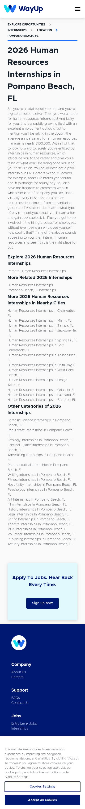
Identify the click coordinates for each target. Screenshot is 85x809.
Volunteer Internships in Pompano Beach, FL (41, 534)
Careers (17, 677)
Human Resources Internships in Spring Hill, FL (42, 340)
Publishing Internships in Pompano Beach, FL (42, 539)
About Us (18, 672)
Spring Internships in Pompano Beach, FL (39, 519)
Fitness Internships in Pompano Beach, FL (39, 479)
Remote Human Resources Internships (37, 271)
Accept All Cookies (42, 800)
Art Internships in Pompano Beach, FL (36, 499)
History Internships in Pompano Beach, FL (39, 509)
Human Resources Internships (30, 285)
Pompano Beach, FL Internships (32, 290)
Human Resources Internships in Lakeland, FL (42, 395)
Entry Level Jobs (24, 723)
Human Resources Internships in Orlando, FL (41, 390)
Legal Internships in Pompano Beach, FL (38, 514)
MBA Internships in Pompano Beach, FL (38, 529)
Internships (17, 30)
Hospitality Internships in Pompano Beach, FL (42, 484)
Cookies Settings (42, 786)
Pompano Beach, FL (23, 35)
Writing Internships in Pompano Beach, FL (39, 475)
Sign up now (42, 603)
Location (44, 30)
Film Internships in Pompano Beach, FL (37, 504)
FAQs (15, 698)
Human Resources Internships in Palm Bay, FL (42, 365)
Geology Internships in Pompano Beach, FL (40, 440)
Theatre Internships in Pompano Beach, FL (40, 524)
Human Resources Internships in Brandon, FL (42, 400)
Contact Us (20, 703)
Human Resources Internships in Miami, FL (39, 320)
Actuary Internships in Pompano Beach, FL (40, 544)
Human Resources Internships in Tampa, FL (40, 325)
